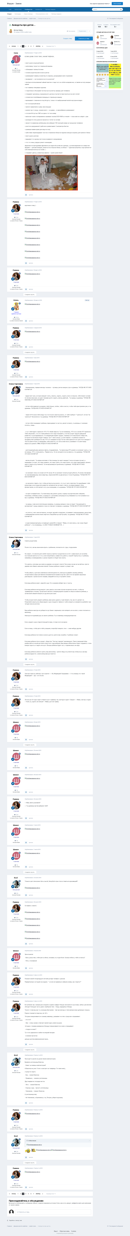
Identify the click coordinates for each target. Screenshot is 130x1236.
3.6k (17, 893)
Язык (55, 1231)
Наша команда (28, 14)
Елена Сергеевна (16, 384)
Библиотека (18, 9)
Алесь (20, 30)
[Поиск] (121, 9)
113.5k (17, 317)
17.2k (16, 217)
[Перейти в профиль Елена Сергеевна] (16, 390)
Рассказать (71, 31)
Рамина (16, 202)
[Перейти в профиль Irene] (16, 59)
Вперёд (38, 46)
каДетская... (28, 32)
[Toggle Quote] (27, 1140)
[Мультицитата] (26, 195)
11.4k (16, 399)
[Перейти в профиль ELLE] (16, 884)
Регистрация (117, 3)
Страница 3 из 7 (50, 46)
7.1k (17, 737)
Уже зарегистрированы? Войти (99, 3)
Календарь (18, 14)
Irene (16, 53)
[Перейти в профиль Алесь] (11, 31)
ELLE (16, 878)
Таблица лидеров (56, 14)
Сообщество (28, 9)
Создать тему (67, 38)
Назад (14, 46)
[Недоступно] (51, 172)
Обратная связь (65, 1231)
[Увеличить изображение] (32, 212)
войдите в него (77, 1203)
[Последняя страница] (42, 46)
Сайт (10, 9)
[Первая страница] (9, 46)
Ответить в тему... (24, 1212)
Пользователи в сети (42, 14)
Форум (9, 14)
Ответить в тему (84, 38)
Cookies (73, 1231)
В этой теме (113, 9)
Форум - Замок (14, 3)
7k (17, 68)
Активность (38, 9)
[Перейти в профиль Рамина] (16, 208)
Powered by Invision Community (65, 1233)
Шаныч (16, 722)
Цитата (31, 195)
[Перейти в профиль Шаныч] (16, 728)
